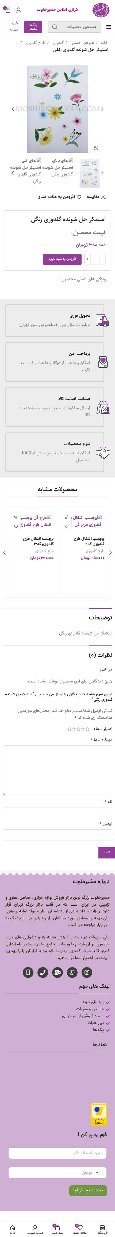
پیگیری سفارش (33, 27)
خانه (103, 42)
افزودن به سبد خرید (62, 259)
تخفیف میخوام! (88, 1190)
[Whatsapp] (72, 972)
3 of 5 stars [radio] (78, 729)
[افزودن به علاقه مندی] (66, 526)
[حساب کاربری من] (18, 10)
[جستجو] (55, 27)
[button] (66, 517)
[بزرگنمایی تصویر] (96, 148)
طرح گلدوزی (34, 42)
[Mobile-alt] (28, 972)
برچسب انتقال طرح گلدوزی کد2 (89, 542)
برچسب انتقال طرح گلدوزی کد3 (38, 542)
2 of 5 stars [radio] (83, 729)
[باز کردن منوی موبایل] (109, 27)
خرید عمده (13, 27)
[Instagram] (87, 972)
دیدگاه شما (101, 740)
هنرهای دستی (81, 42)
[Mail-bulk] (57, 972)
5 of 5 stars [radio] (69, 729)
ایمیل (105, 824)
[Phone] (42, 972)
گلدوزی (57, 42)
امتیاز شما (104, 729)
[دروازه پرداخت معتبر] (99, 1115)
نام (108, 802)
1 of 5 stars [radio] (87, 729)
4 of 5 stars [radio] (74, 729)
